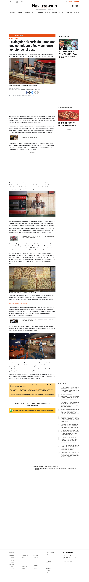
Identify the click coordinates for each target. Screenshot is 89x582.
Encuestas (24, 558)
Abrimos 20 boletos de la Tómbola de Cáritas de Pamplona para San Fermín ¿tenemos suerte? (38, 237)
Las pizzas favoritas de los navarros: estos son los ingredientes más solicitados (67, 124)
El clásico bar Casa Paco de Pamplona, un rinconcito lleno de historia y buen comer (37, 320)
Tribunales (13, 560)
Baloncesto (24, 566)
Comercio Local (34, 389)
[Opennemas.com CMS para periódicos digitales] (69, 558)
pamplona (14, 95)
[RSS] (72, 555)
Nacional (54, 12)
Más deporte (36, 558)
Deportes (24, 563)
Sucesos (12, 558)
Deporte (47, 12)
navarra (19, 95)
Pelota (23, 568)
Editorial (12, 568)
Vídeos (35, 568)
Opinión (34, 12)
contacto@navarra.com (16, 396)
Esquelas (76, 12)
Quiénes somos (50, 552)
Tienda (48, 572)
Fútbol (23, 564)
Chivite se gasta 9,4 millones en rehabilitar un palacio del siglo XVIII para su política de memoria (69, 426)
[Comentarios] (38, 92)
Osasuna (40, 12)
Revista (61, 12)
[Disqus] (56, 492)
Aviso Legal (49, 565)
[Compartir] (27, 92)
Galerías (35, 566)
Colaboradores (25, 555)
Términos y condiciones (51, 466)
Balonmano (36, 555)
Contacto (49, 554)
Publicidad (49, 557)
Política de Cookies (51, 559)
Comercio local (31, 95)
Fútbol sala (36, 557)
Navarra (20, 12)
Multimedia (69, 12)
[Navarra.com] (44, 5)
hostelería (24, 95)
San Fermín (13, 12)
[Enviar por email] (35, 92)
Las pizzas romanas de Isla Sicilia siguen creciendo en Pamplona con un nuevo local (36, 137)
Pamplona (27, 12)
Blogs (23, 557)
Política (12, 557)
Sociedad (12, 562)
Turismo (48, 570)
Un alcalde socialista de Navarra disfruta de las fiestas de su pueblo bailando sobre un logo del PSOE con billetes (68, 55)
